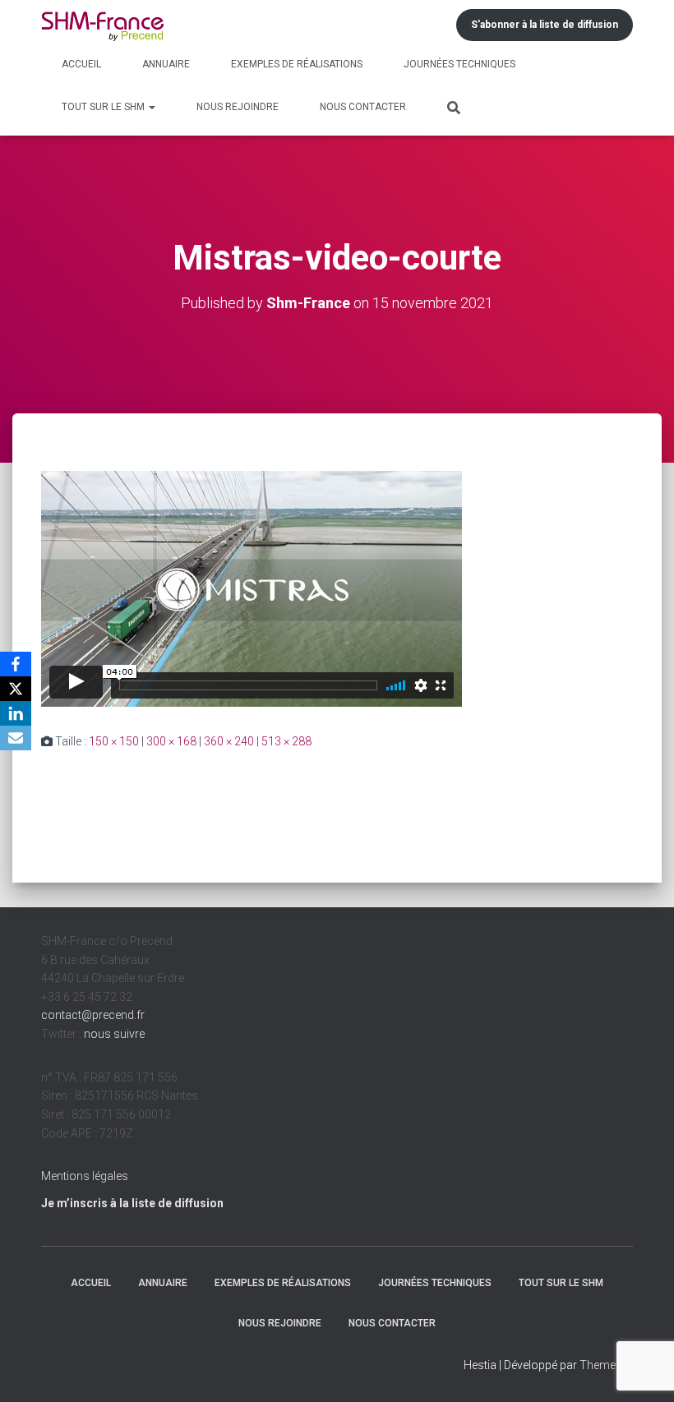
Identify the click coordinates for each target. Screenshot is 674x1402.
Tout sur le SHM (104, 107)
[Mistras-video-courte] (252, 588)
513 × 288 (286, 741)
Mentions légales (84, 1176)
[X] (15, 688)
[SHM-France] (103, 25)
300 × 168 (171, 741)
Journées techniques (459, 64)
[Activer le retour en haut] (641, 1369)
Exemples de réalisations (296, 64)
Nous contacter (363, 107)
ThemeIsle (606, 1365)
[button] (151, 107)
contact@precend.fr (93, 1015)
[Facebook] (15, 664)
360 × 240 (229, 741)
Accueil (81, 64)
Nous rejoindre (237, 107)
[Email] (15, 738)
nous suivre (114, 1033)
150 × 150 (114, 741)
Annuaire (166, 64)
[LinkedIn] (15, 713)
